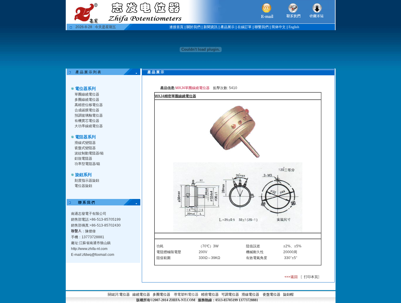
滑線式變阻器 (85, 143)
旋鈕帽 (288, 294)
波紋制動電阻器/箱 (89, 153)
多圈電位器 (161, 294)
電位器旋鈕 (83, 186)
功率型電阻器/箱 (87, 164)
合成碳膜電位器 (87, 110)
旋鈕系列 (83, 174)
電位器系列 (85, 88)
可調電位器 (230, 294)
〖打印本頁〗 (310, 277)
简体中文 (279, 27)
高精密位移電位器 (89, 105)
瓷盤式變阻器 (85, 148)
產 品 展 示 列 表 (88, 72)
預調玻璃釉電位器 (89, 115)
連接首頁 (176, 27)
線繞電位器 (141, 294)
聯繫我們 (262, 27)
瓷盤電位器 (271, 294)
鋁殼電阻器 (83, 158)
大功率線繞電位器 (89, 126)
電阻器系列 (85, 137)
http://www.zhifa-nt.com (89, 249)
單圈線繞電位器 (87, 94)
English (294, 27)
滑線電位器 (250, 294)
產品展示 (227, 27)
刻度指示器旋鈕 (87, 180)
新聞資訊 (210, 27)
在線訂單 (244, 27)
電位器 (124, 294)
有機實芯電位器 (87, 121)
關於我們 (193, 27)
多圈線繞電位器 (87, 100)
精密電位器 (210, 294)
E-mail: (92, 255)
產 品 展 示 (152, 72)
